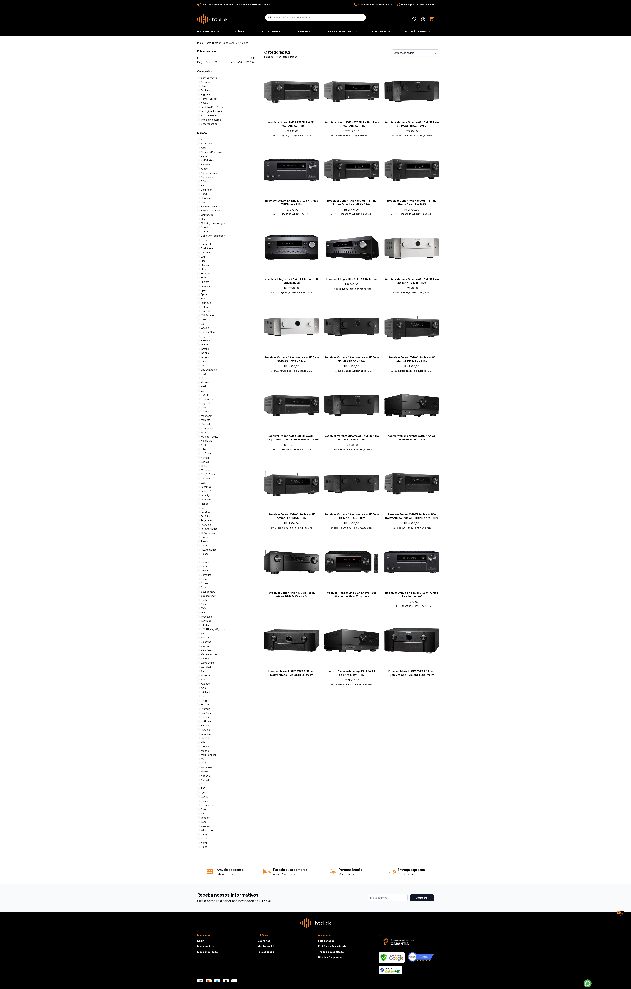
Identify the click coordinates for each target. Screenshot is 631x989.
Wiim (204, 834)
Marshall (205, 424)
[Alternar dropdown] (423, 19)
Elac (203, 260)
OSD (203, 482)
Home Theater (213, 42)
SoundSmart (208, 591)
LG (202, 390)
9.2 (237, 42)
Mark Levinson (209, 754)
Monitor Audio (208, 428)
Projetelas (206, 520)
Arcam (204, 168)
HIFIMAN (205, 340)
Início (200, 42)
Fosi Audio (206, 712)
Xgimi (204, 838)
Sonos (204, 583)
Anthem (205, 164)
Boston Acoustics (210, 206)
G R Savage (207, 315)
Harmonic (206, 717)
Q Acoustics (208, 533)
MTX (203, 432)
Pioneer (205, 503)
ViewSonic (207, 650)
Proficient (206, 516)
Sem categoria (209, 77)
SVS (203, 608)
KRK (203, 742)
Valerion (205, 826)
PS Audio (206, 524)
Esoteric (205, 704)
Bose (204, 202)
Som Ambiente (209, 115)
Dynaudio (206, 252)
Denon (204, 240)
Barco (204, 185)
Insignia (205, 352)
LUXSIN (205, 746)
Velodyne (206, 641)
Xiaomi (205, 671)
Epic (203, 290)
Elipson (205, 265)
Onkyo (204, 466)
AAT (203, 139)
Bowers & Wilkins (210, 210)
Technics (206, 620)
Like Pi (204, 394)
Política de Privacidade (332, 967)
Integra (205, 357)
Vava (203, 633)
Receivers (228, 42)
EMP (203, 277)
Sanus (204, 800)
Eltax (203, 269)
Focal (204, 298)
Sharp (204, 809)
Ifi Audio (205, 729)
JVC (203, 373)
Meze (204, 759)
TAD (203, 813)
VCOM (205, 637)
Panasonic (206, 491)
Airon (204, 156)
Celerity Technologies (213, 223)
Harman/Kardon (209, 332)
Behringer (206, 189)
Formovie (206, 302)
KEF (203, 378)
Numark (205, 457)
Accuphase (207, 143)
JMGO (205, 738)
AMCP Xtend (208, 160)
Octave (205, 461)
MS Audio (206, 767)
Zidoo (204, 846)
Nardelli (205, 779)
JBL (203, 365)
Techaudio (206, 616)
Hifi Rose (206, 721)
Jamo (204, 361)
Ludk (203, 407)
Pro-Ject (205, 512)
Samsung (206, 574)
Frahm (204, 306)
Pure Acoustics (209, 528)
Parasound (206, 499)
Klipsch (205, 382)
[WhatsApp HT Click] (588, 983)
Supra (204, 604)
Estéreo (205, 90)
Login (200, 962)
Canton (205, 218)
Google (205, 327)
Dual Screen (207, 248)
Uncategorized (209, 123)
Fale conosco (266, 973)
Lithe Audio (207, 399)
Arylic (204, 679)
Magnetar (206, 415)
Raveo (204, 537)
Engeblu (205, 285)
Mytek (204, 771)
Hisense (205, 725)
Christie (205, 231)
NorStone (206, 453)
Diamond (206, 244)
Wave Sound (208, 662)
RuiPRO (205, 570)
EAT (203, 256)
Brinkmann (206, 692)
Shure (204, 579)
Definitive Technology (213, 235)
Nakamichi (206, 440)
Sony (203, 587)
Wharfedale (207, 830)
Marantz (205, 419)
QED (203, 792)
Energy (205, 281)
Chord (204, 227)
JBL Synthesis (209, 369)
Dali (203, 696)
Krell (203, 386)
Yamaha (205, 675)
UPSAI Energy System (213, 629)
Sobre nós (264, 962)
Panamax (206, 486)
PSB (203, 788)
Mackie (205, 750)
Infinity (204, 344)
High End (206, 94)
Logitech (206, 403)
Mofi (203, 763)
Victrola (205, 646)
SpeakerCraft (208, 595)
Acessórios (207, 82)
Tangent (205, 817)
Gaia (203, 319)
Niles (204, 449)
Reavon (205, 541)
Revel (204, 558)
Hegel (204, 336)
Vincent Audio (209, 654)
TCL (203, 612)
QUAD (204, 796)
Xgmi (204, 842)
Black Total (207, 86)
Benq (204, 193)
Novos (204, 102)
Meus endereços (207, 973)
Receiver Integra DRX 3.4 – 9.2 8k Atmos (351, 279)
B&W (203, 181)
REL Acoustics (209, 549)
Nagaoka (205, 775)
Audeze (205, 683)
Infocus (205, 348)
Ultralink (205, 625)
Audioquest (207, 177)
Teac (203, 821)
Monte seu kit (266, 967)
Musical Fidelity (209, 436)
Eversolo (205, 708)
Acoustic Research (211, 152)
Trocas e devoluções (331, 973)
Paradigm (206, 495)
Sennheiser (207, 805)
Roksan (205, 562)
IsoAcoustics (208, 734)
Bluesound (206, 198)
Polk (203, 507)
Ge (202, 323)
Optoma (205, 470)
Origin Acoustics (210, 474)
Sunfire (205, 600)
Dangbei (205, 700)
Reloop (204, 553)
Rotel (204, 566)
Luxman (205, 411)
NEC (203, 445)
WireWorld (206, 667)
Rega (204, 545)
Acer (203, 147)
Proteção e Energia (211, 111)
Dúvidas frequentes (330, 978)
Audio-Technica (209, 173)
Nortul (204, 784)
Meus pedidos (206, 967)
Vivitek (205, 658)
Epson (204, 294)
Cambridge (207, 214)
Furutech (206, 311)
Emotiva (205, 273)
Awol (203, 687)
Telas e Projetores (211, 119)
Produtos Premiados (212, 107)
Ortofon (205, 478)
